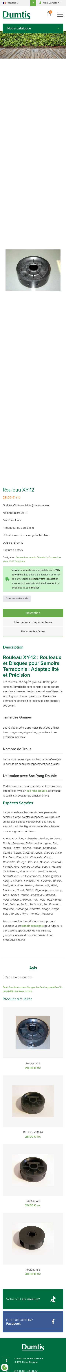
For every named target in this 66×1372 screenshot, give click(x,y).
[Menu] (60, 15)
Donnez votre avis (17, 598)
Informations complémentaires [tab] (33, 622)
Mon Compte (50, 2)
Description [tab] (33, 613)
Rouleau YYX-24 (33, 1132)
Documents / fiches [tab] (33, 631)
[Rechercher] (33, 3)
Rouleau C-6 (33, 1063)
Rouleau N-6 (33, 1269)
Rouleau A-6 (33, 1201)
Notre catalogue (19, 28)
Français (11, 2)
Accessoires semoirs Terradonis (32, 557)
